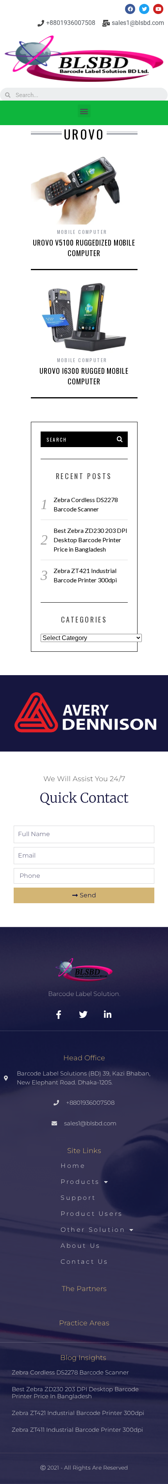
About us (81, 1245)
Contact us (85, 1261)
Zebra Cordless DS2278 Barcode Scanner (70, 1372)
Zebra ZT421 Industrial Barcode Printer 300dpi (78, 1413)
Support (78, 1197)
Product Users (92, 1213)
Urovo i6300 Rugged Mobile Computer (84, 376)
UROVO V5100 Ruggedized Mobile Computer (84, 247)
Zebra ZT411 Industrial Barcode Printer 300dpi (77, 1429)
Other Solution (93, 1229)
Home (73, 1165)
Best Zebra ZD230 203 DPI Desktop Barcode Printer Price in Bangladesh (90, 540)
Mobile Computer (82, 231)
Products (80, 1181)
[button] (84, 110)
